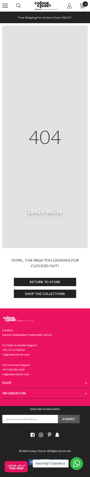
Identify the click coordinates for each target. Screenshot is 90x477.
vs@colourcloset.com (15, 354)
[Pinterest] (48, 435)
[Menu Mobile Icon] (5, 6)
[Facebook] (32, 435)
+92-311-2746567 (13, 350)
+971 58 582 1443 (13, 369)
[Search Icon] (23, 5)
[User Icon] (69, 5)
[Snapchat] (57, 435)
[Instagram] (40, 435)
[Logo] (46, 5)
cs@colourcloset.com (15, 374)
